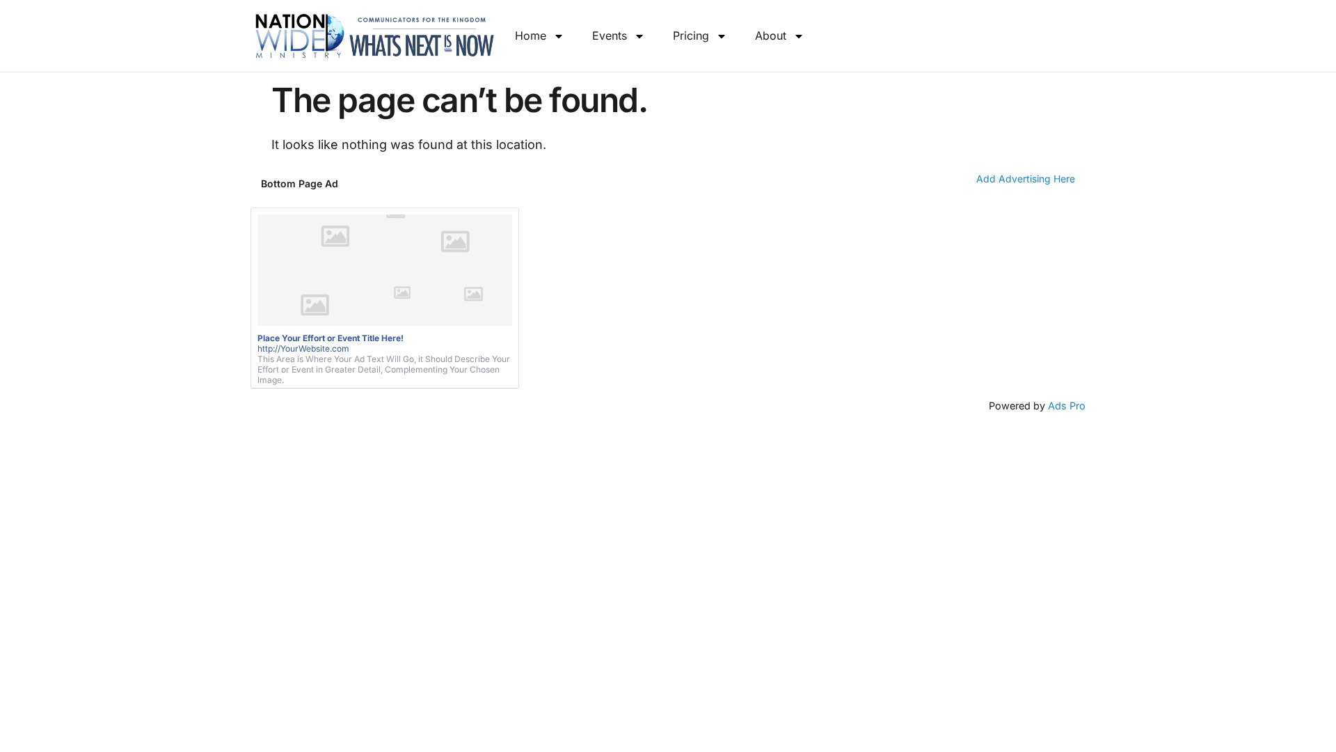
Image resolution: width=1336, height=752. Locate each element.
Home (530, 35)
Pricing (691, 35)
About (770, 35)
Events (609, 35)
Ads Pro (1067, 406)
